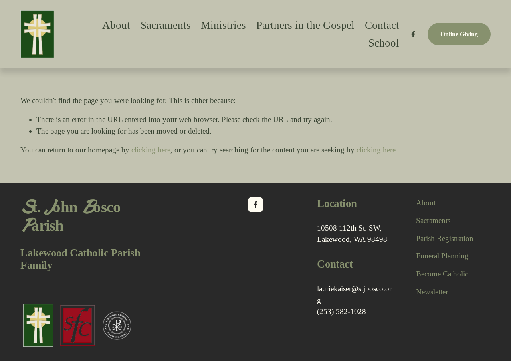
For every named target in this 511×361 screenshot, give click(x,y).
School (383, 43)
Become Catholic (442, 274)
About (426, 203)
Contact (382, 25)
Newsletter (432, 292)
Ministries (223, 25)
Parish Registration (444, 238)
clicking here (150, 150)
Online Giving (459, 34)
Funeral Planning (442, 256)
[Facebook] (413, 34)
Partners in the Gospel (305, 25)
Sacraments (166, 25)
